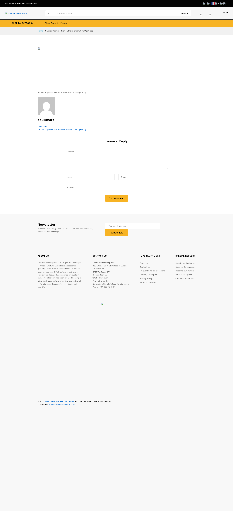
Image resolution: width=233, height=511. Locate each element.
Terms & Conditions (148, 282)
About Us (144, 263)
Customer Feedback (184, 278)
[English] (209, 3)
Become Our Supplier (185, 267)
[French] (213, 3)
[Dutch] (205, 3)
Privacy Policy (146, 278)
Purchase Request (183, 275)
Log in (225, 12)
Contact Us (145, 267)
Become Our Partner (184, 271)
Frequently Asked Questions (152, 271)
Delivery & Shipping (148, 275)
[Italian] (221, 3)
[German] (217, 3)
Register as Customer (185, 263)
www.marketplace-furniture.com (59, 401)
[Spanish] (225, 3)
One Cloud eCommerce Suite (62, 404)
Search (184, 13)
